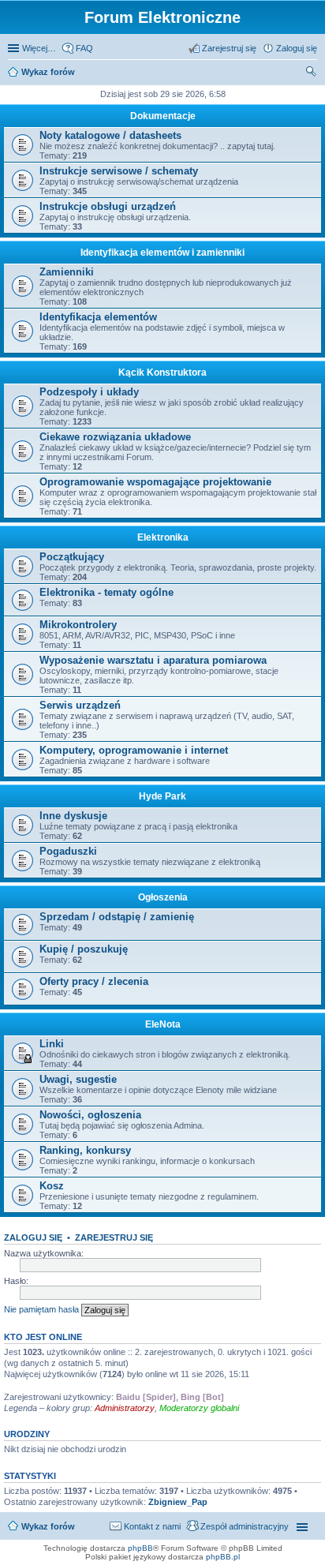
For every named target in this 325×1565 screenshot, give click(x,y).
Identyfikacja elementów (98, 317)
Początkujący (71, 557)
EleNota (163, 1024)
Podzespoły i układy (89, 392)
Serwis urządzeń (80, 705)
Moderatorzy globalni (199, 1408)
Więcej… (39, 48)
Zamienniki (66, 272)
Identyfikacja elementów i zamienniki (162, 252)
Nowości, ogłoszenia (90, 1115)
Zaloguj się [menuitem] (296, 48)
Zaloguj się (33, 1237)
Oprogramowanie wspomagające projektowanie (155, 482)
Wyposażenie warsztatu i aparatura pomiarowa (153, 660)
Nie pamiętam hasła (41, 1309)
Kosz (51, 1186)
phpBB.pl (223, 1556)
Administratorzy (125, 1408)
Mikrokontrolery (78, 625)
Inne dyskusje (73, 816)
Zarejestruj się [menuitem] (229, 48)
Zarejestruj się (114, 1237)
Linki (51, 1044)
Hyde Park (162, 796)
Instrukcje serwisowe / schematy (118, 171)
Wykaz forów (48, 72)
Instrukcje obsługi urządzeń (107, 206)
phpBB (140, 1548)
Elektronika (163, 537)
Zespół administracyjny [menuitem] (244, 1526)
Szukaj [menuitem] (311, 73)
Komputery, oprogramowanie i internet (133, 750)
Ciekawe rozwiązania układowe (115, 437)
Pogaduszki (68, 851)
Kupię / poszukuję (83, 949)
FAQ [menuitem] (84, 48)
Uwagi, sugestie (78, 1079)
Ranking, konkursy (85, 1150)
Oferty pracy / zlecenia (93, 981)
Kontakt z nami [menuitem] (152, 1526)
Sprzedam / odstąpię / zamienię (116, 917)
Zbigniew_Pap (177, 1502)
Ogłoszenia (163, 897)
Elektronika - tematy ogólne (106, 592)
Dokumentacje (163, 116)
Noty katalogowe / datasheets (110, 135)
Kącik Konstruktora (162, 372)
